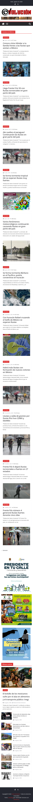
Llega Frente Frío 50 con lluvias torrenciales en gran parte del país (15, 90)
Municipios (6, 37)
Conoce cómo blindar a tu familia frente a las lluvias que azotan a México (16, 45)
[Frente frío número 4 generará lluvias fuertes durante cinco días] (16, 536)
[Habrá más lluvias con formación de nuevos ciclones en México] (16, 395)
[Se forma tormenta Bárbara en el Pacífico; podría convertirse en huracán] (16, 297)
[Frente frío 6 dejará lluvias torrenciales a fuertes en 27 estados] (16, 491)
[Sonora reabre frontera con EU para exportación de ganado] (6, 757)
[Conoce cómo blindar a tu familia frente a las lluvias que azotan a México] (16, 69)
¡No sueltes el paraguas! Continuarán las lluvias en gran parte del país (14, 134)
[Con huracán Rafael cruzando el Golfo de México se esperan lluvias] (16, 345)
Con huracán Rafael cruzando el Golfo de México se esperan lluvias (16, 319)
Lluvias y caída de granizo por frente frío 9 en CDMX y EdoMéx (16, 418)
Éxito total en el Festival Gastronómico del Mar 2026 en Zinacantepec (21, 726)
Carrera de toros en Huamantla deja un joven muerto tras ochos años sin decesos (21, 746)
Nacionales (6, 82)
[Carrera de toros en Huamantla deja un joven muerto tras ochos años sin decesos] (6, 747)
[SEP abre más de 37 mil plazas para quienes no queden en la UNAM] (6, 737)
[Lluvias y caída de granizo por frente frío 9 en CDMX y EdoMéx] (16, 444)
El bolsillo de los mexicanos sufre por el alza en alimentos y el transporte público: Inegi (16, 696)
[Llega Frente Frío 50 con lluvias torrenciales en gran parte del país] (16, 113)
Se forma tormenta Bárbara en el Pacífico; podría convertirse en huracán (15, 275)
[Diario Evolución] (3, 24)
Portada (5, 690)
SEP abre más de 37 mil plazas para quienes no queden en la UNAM (21, 736)
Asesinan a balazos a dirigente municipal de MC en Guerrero (21, 774)
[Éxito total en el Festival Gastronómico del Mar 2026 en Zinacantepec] (6, 727)
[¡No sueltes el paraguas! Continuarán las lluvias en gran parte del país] (16, 156)
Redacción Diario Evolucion (19, 702)
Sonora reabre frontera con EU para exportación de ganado (21, 756)
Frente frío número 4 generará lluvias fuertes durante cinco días (13, 512)
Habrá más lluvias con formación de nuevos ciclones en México (16, 370)
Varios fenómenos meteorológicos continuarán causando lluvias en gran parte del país (16, 225)
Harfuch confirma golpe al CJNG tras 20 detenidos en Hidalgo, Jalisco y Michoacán (21, 765)
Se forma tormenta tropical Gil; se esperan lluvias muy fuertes (15, 178)
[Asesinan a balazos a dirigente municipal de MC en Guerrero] (6, 776)
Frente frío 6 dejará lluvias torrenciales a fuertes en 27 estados (15, 469)
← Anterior (4, 550)
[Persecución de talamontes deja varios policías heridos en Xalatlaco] (6, 717)
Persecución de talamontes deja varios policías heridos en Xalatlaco (21, 715)
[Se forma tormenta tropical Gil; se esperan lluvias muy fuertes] (16, 201)
